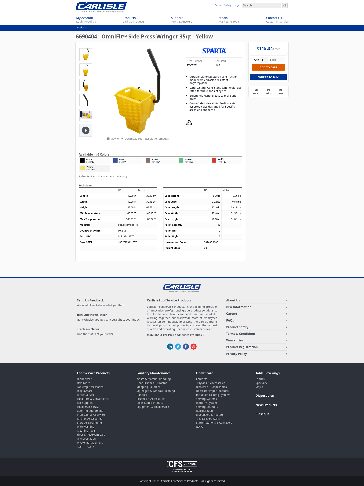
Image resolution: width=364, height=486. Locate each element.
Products (81, 27)
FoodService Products (93, 373)
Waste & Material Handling (153, 379)
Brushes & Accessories (150, 399)
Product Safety (223, 5)
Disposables (265, 396)
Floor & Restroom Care (91, 434)
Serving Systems (206, 399)
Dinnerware (84, 379)
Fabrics (260, 379)
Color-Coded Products (150, 403)
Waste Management (90, 442)
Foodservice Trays (88, 407)
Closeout (262, 414)
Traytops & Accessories (210, 383)
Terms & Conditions (241, 334)
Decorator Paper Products (212, 391)
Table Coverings (268, 373)
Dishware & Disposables (211, 387)
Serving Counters (207, 407)
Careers (232, 313)
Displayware (85, 391)
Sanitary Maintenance (153, 373)
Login (237, 5)
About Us (233, 300)
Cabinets (201, 379)
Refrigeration (204, 410)
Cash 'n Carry (85, 446)
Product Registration (242, 347)
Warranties (234, 340)
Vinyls (259, 387)
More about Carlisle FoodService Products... (175, 335)
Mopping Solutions (148, 387)
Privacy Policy (236, 354)
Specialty (261, 383)
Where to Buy (268, 77)
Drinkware (83, 383)
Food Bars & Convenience (93, 399)
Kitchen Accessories (89, 418)
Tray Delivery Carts (208, 418)
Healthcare (204, 373)
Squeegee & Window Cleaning (155, 391)
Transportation (86, 438)
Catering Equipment (90, 410)
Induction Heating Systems (213, 395)
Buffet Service (86, 395)
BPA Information (239, 307)
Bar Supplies (85, 403)
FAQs (230, 320)
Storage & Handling (89, 422)
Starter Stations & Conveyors (214, 422)
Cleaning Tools (86, 430)
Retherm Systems (207, 403)
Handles (141, 395)
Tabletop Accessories (90, 387)
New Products (266, 405)
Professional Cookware (91, 414)
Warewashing (85, 426)
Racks (199, 426)
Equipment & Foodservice (152, 407)
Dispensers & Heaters (210, 414)
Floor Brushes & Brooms (151, 383)
